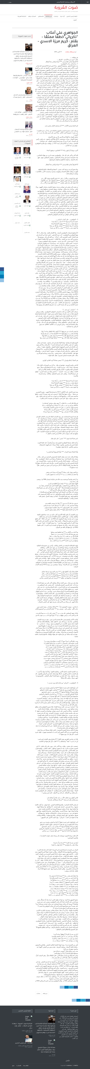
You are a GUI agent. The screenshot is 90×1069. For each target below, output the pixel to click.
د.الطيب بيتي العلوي (17, 174)
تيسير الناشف (17, 193)
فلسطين (41, 16)
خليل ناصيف (27, 213)
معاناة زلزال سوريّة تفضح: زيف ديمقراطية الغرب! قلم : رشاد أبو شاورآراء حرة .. (46, 1050)
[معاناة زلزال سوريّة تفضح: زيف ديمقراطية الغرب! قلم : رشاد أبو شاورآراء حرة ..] (51, 1043)
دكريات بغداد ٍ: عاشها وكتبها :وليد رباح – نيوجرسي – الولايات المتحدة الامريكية (22, 78)
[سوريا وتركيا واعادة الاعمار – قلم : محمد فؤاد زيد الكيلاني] (28, 124)
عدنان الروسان (17, 213)
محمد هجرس (27, 232)
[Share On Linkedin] (66, 987)
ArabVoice (69, 1065)
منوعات (31, 99)
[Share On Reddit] (62, 987)
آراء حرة (62, 16)
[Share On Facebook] (75, 987)
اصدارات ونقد (32, 16)
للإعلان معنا (25, 1065)
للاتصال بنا (19, 1065)
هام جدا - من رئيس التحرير (23, 1043)
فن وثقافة (49, 16)
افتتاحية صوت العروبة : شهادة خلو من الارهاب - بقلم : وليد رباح (22, 1026)
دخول (13, 1065)
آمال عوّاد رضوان (27, 154)
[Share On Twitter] (71, 987)
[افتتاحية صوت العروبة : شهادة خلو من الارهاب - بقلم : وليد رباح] (28, 1019)
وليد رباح (17, 154)
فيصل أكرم (17, 184)
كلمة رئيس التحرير (72, 16)
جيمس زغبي (27, 164)
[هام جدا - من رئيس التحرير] (28, 1038)
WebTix (76, 1065)
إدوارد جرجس (27, 193)
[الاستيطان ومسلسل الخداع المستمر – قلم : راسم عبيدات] (28, 90)
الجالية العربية (22, 16)
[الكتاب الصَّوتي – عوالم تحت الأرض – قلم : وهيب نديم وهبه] (28, 107)
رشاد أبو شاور (27, 174)
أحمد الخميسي (17, 203)
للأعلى (68, 1061)
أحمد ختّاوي (27, 203)
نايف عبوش (17, 222)
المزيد (75, 20)
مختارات (67, 52)
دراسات (56, 16)
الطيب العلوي (27, 222)
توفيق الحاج (27, 184)
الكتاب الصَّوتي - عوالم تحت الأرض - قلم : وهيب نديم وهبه (64, 2)
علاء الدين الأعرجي (17, 164)
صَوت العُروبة (66, 8)
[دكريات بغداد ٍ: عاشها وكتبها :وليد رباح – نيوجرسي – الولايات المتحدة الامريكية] (28, 71)
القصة (31, 82)
